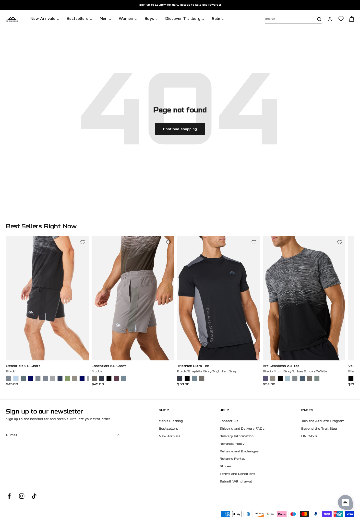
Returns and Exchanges (239, 451)
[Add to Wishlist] (83, 242)
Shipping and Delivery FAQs (241, 429)
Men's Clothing (171, 421)
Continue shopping (180, 129)
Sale (216, 19)
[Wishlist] (341, 18)
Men (104, 19)
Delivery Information (236, 436)
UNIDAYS (309, 436)
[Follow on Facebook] (9, 496)
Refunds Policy (231, 444)
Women (126, 19)
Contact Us (228, 421)
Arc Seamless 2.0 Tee (281, 366)
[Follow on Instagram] (21, 496)
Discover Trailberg (183, 19)
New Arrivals (42, 19)
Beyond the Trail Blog (319, 429)
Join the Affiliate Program (322, 421)
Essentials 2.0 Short (23, 366)
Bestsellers (77, 19)
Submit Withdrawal (235, 481)
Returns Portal (232, 459)
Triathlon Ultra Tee (193, 366)
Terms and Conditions (237, 474)
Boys (149, 19)
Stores (225, 466)
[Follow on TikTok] (34, 496)
